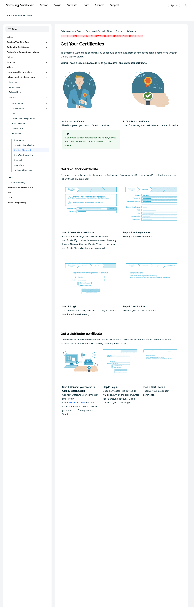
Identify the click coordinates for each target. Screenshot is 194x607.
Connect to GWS (76, 402)
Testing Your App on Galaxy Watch (23, 52)
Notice (10, 37)
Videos (10, 67)
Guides (10, 57)
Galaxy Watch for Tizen (19, 16)
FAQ (9, 193)
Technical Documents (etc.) (20, 188)
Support (114, 5)
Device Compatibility (16, 203)
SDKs (9, 198)
